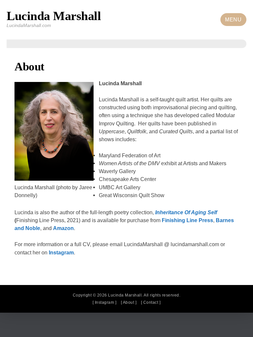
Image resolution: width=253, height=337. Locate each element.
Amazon (63, 228)
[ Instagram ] (105, 302)
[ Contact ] (151, 302)
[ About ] (129, 302)
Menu (233, 19)
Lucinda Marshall (54, 16)
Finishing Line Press (187, 220)
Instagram (61, 252)
